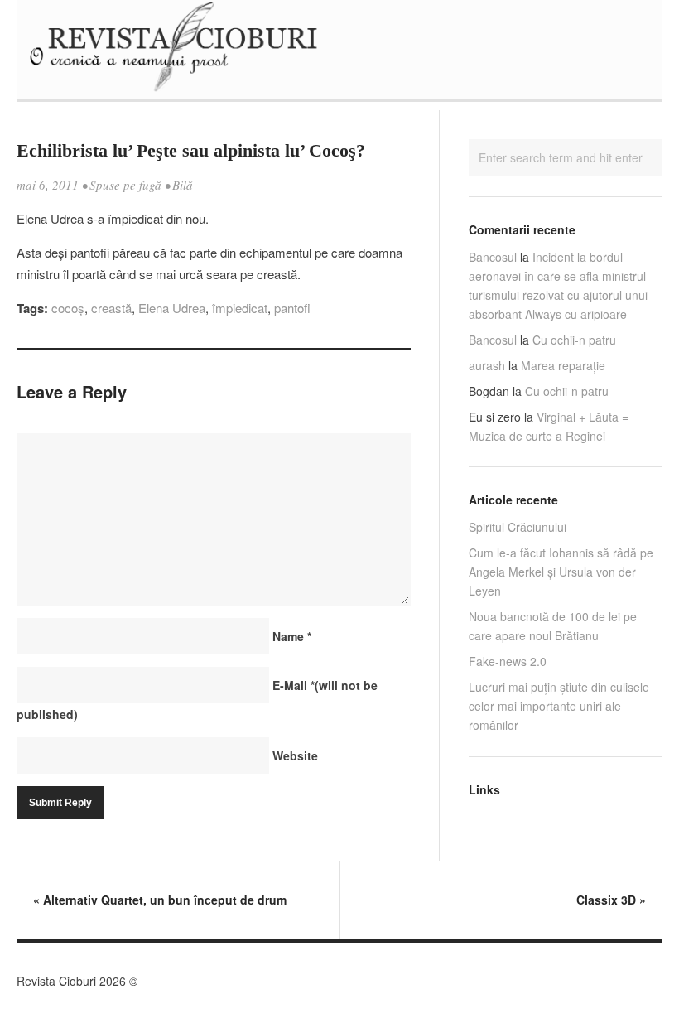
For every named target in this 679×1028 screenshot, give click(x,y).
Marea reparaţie (563, 365)
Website (295, 755)
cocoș (67, 307)
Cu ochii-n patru (574, 339)
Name (291, 636)
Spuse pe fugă (125, 184)
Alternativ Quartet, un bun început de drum (160, 899)
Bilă (182, 184)
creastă (111, 307)
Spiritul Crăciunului (517, 527)
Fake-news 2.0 (508, 661)
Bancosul (493, 257)
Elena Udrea (171, 307)
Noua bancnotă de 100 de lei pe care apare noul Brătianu (553, 626)
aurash (487, 365)
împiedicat (239, 307)
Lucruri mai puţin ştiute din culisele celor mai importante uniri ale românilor (559, 705)
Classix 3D (611, 899)
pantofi (292, 307)
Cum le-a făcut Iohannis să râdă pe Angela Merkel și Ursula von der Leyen (561, 571)
